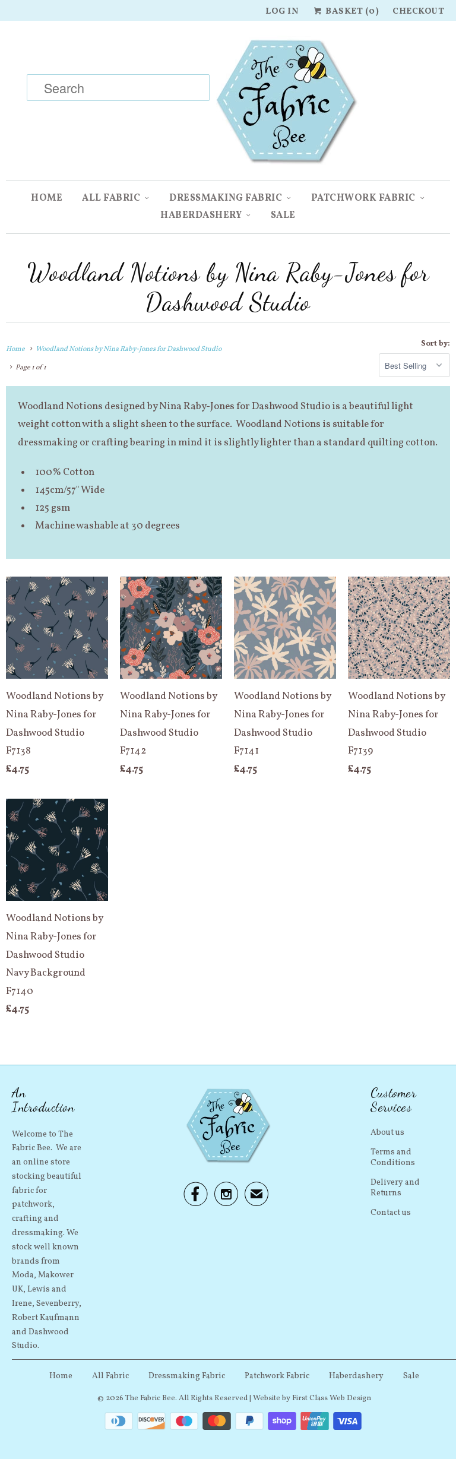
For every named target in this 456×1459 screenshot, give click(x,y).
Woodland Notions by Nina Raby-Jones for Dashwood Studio (228, 287)
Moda (23, 1275)
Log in (282, 11)
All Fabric (111, 198)
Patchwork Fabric (363, 198)
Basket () (351, 11)
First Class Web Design (331, 1398)
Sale (283, 215)
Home (46, 198)
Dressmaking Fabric (225, 198)
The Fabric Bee (150, 1398)
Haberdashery (201, 215)
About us (387, 1132)
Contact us (390, 1213)
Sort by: (435, 343)
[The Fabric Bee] (228, 105)
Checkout (418, 11)
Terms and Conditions (392, 1158)
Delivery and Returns (395, 1188)
